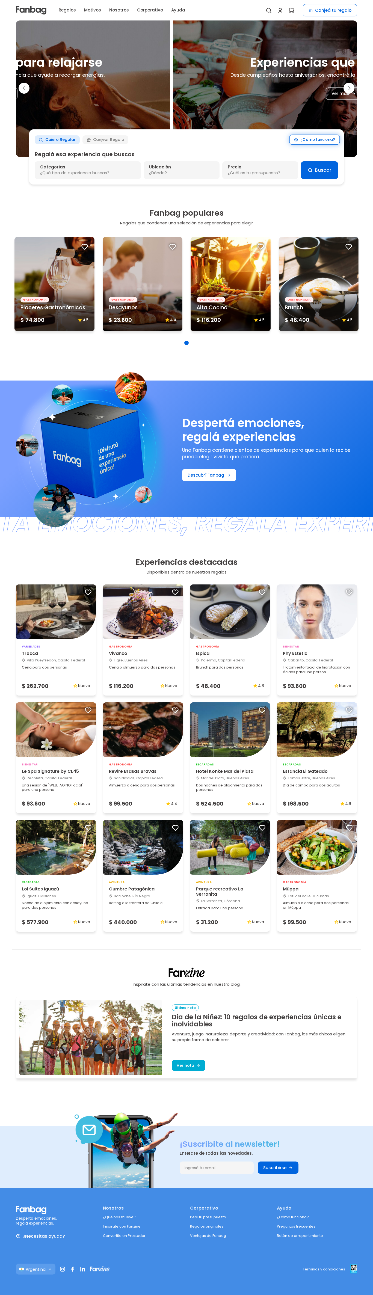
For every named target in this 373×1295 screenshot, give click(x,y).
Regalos (67, 10)
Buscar (323, 170)
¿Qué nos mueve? (119, 1217)
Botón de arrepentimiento (300, 1235)
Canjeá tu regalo (333, 10)
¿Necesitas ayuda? (44, 1236)
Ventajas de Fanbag (208, 1235)
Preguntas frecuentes (296, 1226)
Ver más (183, 94)
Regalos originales (206, 1226)
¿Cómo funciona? (318, 139)
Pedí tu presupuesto (208, 1217)
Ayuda (178, 10)
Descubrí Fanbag (206, 475)
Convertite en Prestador (124, 1235)
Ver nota (185, 1065)
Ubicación (160, 167)
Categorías (52, 167)
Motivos (92, 10)
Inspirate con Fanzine (122, 1226)
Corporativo (150, 10)
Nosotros (119, 10)
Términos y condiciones (324, 1269)
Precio (234, 167)
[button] (24, 88)
